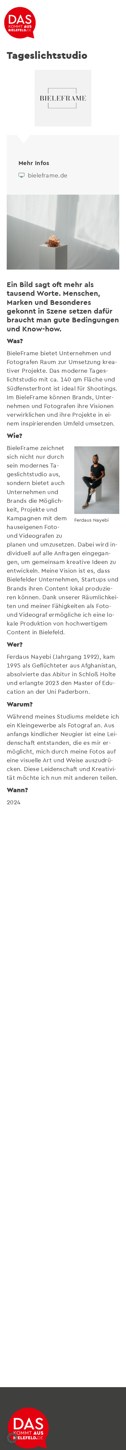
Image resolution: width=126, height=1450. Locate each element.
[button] (12, 1438)
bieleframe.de (46, 174)
